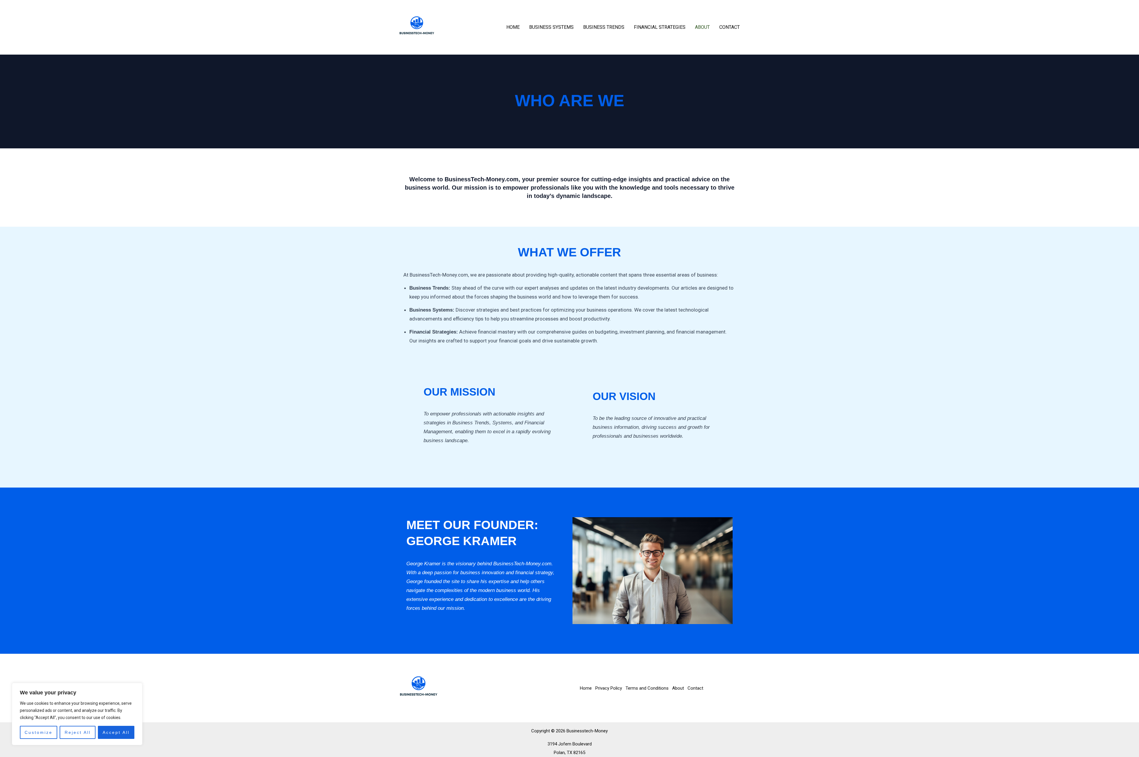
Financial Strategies (659, 27)
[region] (77, 714)
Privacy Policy (608, 688)
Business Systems (551, 27)
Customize (39, 732)
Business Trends (603, 27)
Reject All (78, 732)
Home (513, 27)
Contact (729, 27)
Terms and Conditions (647, 688)
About (702, 27)
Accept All (116, 732)
